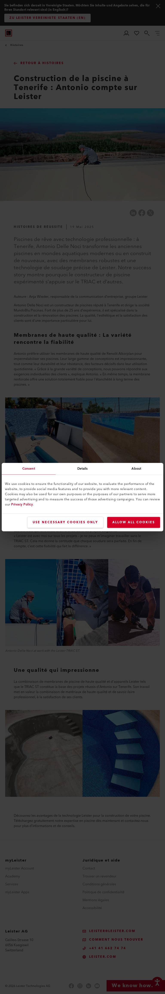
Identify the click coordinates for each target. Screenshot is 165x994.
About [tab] (136, 468)
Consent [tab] (28, 468)
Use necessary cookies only (65, 522)
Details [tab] (82, 468)
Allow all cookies (133, 522)
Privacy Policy (22, 504)
